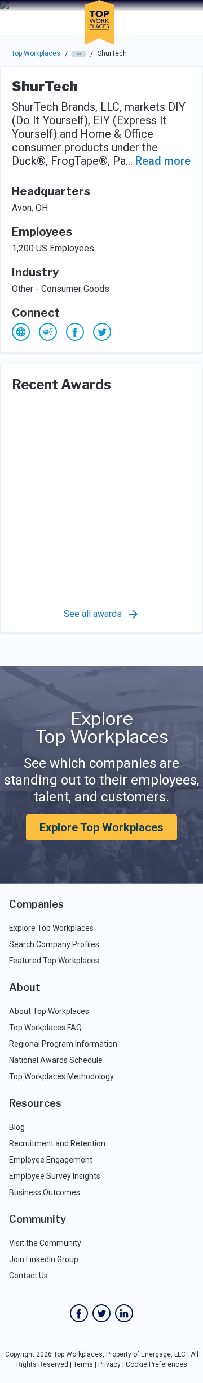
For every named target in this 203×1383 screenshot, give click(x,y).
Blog (17, 1127)
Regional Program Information (63, 1043)
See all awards (93, 614)
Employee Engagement (50, 1159)
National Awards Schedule (56, 1060)
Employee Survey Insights (54, 1176)
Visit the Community (45, 1242)
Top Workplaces (35, 53)
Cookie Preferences (156, 1364)
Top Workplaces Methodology (61, 1076)
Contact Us (28, 1275)
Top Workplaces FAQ (45, 1027)
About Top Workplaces (49, 1011)
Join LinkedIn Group (43, 1259)
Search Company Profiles (54, 944)
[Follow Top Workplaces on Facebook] (79, 1313)
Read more (163, 161)
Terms (83, 1364)
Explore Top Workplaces (101, 827)
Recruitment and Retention (57, 1143)
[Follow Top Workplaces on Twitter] (101, 1313)
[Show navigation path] (79, 54)
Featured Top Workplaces (54, 960)
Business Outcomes (44, 1192)
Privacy (109, 1364)
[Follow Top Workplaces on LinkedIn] (124, 1313)
